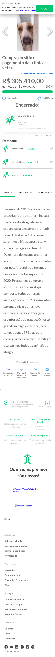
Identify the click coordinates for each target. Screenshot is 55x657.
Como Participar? (25, 192)
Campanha (7, 192)
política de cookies (28, 10)
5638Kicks (47, 98)
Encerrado (12, 98)
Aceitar (45, 8)
